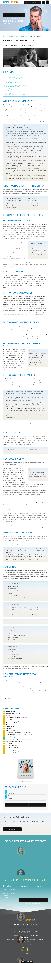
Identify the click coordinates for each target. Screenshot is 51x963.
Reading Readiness (9, 81)
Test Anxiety (9, 743)
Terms (39, 903)
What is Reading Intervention (11, 76)
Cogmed (7, 90)
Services (10, 36)
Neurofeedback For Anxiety (12, 751)
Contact (18, 927)
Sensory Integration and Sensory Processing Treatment (19, 739)
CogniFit (8, 715)
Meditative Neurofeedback (12, 722)
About (12, 927)
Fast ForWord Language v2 (11, 82)
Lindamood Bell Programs (11, 92)
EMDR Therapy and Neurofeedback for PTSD (16, 717)
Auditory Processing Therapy (13, 713)
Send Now (25, 804)
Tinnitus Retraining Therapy (12, 745)
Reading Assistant (9, 88)
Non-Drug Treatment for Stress (13, 736)
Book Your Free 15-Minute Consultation (13, 15)
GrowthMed (33, 924)
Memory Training (10, 724)
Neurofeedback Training (11, 730)
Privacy (36, 903)
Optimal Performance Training (13, 747)
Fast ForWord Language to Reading (12, 84)
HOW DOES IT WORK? (12, 829)
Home (4, 36)
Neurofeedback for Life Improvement (15, 752)
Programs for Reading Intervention (12, 78)
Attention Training (10, 711)
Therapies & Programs (21, 36)
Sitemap (30, 927)
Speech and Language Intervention (14, 741)
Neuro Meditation (10, 728)
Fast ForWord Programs (10, 80)
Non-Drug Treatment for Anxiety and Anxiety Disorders (19, 734)
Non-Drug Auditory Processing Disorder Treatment (18, 732)
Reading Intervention (11, 737)
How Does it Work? (9, 89)
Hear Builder (8, 93)
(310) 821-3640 (36, 927)
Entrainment (9, 719)
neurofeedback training (8, 690)
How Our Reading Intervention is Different (14, 94)
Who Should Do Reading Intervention (13, 77)
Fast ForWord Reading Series (11, 86)
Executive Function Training (12, 721)
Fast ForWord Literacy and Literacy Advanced (15, 85)
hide (15, 72)
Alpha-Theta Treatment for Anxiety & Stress (16, 749)
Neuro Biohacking (10, 726)
